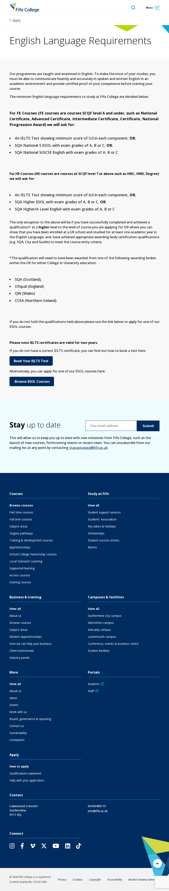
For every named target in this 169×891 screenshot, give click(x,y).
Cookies (77, 879)
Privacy (62, 879)
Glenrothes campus (101, 623)
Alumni (92, 547)
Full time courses (20, 519)
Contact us (16, 726)
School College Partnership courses (33, 554)
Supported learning (22, 568)
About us (15, 616)
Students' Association (102, 519)
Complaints (17, 740)
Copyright (95, 879)
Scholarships (96, 533)
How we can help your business (30, 644)
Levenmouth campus (102, 637)
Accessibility (114, 879)
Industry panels (19, 658)
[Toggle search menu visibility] (133, 7)
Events (13, 705)
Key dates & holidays (102, 526)
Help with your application (26, 780)
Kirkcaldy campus (99, 630)
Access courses (19, 575)
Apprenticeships (20, 547)
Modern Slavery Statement (144, 879)
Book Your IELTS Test (31, 361)
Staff (91, 691)
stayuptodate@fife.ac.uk (88, 447)
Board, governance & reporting (30, 719)
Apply (16, 20)
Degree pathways (21, 533)
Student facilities (99, 651)
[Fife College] (24, 7)
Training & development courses (31, 540)
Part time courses (21, 512)
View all (93, 505)
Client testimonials (21, 651)
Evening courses (20, 582)
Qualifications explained (25, 773)
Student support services (104, 512)
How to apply (19, 766)
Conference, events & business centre (113, 644)
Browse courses (21, 505)
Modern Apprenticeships (25, 637)
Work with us (18, 712)
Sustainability (18, 733)
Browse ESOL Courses (32, 381)
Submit (148, 426)
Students (94, 684)
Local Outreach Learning (25, 561)
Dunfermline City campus (104, 616)
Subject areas (18, 526)
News (13, 698)
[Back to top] (157, 863)
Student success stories (103, 540)
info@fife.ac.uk (98, 811)
